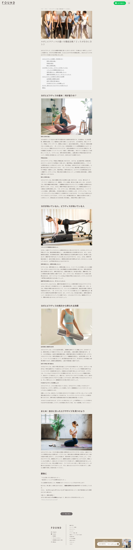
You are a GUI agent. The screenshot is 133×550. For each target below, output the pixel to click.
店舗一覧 (71, 525)
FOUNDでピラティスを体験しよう (56, 83)
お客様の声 (72, 536)
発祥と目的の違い (51, 61)
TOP (42, 8)
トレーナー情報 (73, 527)
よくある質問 (72, 538)
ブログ (71, 544)
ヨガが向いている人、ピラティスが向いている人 (55, 68)
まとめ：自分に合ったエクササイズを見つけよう (55, 85)
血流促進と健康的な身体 (53, 79)
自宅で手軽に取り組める (53, 81)
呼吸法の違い (50, 63)
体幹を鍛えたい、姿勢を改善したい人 (56, 72)
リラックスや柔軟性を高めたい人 (55, 70)
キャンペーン (72, 529)
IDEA (46, 8)
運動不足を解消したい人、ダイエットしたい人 (59, 74)
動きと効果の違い (51, 65)
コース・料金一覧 (73, 532)
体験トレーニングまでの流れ (76, 534)
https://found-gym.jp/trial (49, 499)
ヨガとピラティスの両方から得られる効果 (53, 76)
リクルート (72, 542)
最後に (44, 88)
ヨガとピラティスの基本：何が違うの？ (52, 59)
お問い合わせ (72, 540)
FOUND (56, 528)
